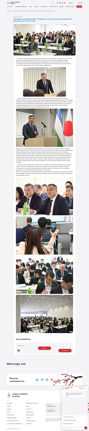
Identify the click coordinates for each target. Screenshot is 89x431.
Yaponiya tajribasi (30, 415)
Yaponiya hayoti (29, 412)
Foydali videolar (10, 415)
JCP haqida (9, 403)
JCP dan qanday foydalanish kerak (15, 423)
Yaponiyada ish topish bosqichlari (69, 420)
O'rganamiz (28, 417)
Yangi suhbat (81, 388)
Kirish (81, 3)
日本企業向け (79, 6)
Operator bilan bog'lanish (68, 423)
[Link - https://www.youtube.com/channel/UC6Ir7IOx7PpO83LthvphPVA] (65, 3)
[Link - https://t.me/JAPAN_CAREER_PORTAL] (57, 3)
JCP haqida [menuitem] (9, 6)
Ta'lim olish (28, 409)
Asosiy (8, 11)
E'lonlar (8, 412)
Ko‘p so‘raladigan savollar (13, 420)
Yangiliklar (9, 409)
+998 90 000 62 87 (51, 406)
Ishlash (27, 406)
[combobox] (71, 3)
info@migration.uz (51, 411)
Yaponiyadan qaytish (30, 420)
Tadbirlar (9, 406)
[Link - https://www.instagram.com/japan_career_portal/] (60, 3)
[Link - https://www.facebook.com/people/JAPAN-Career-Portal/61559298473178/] (62, 3)
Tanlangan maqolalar (12, 417)
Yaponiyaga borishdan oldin (32, 403)
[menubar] (44, 6)
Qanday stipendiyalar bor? (68, 416)
